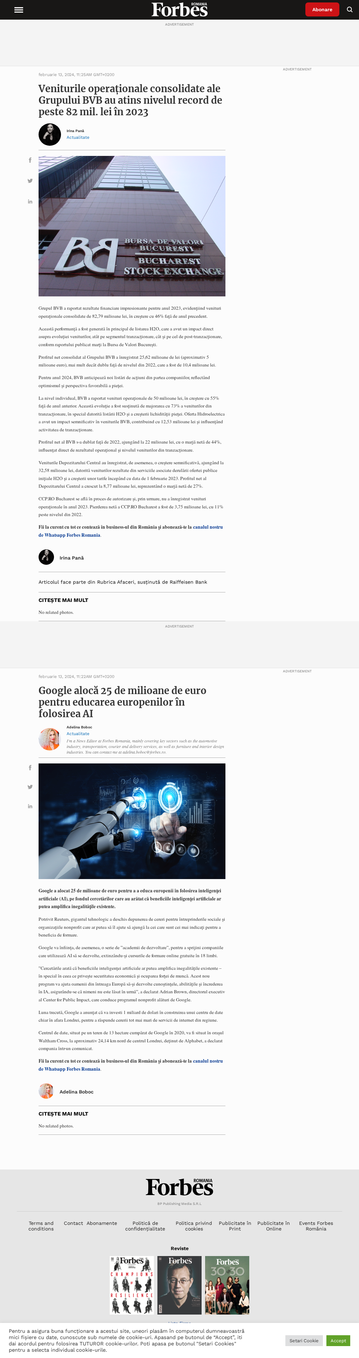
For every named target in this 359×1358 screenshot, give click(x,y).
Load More (179, 1152)
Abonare (322, 9)
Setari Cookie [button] (304, 1340)
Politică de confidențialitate (145, 1226)
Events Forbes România (316, 1226)
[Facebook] (30, 161)
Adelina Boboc (79, 727)
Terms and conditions (41, 1226)
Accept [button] (338, 1340)
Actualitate (78, 137)
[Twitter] (30, 182)
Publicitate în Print (235, 1226)
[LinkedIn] (30, 202)
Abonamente (102, 1223)
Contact (73, 1223)
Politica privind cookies (194, 1226)
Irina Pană (75, 131)
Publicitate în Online (273, 1226)
